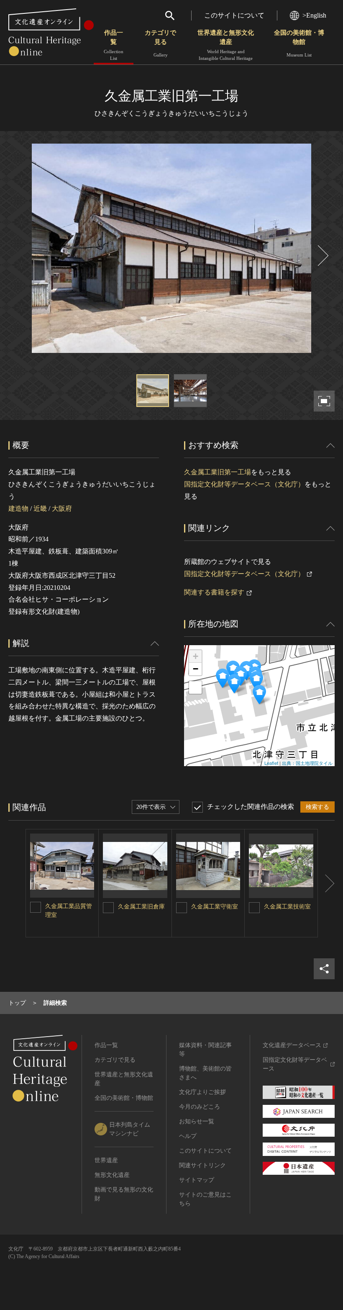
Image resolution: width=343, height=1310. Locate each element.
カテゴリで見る (160, 43)
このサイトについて (234, 15)
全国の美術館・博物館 (299, 43)
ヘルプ (188, 1136)
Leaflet (271, 762)
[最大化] (195, 687)
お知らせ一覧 (196, 1121)
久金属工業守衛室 (214, 906)
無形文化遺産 (112, 1175)
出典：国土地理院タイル (307, 762)
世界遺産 (106, 1160)
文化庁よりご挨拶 (202, 1092)
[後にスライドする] (322, 256)
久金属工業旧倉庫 (141, 906)
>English (314, 15)
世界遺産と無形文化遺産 (225, 45)
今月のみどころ (199, 1107)
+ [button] (195, 656)
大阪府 (62, 508)
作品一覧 (113, 45)
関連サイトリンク (202, 1165)
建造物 (18, 508)
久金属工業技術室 (287, 906)
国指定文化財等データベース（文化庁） (244, 484)
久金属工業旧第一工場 (217, 472)
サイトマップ (196, 1180)
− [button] (195, 669)
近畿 (40, 508)
